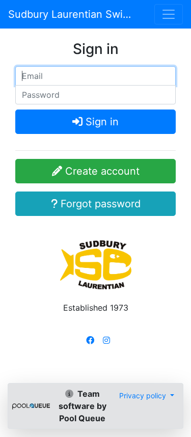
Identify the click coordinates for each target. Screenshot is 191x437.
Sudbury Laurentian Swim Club (70, 14)
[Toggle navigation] (168, 14)
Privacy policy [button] (143, 395)
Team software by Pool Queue (82, 406)
